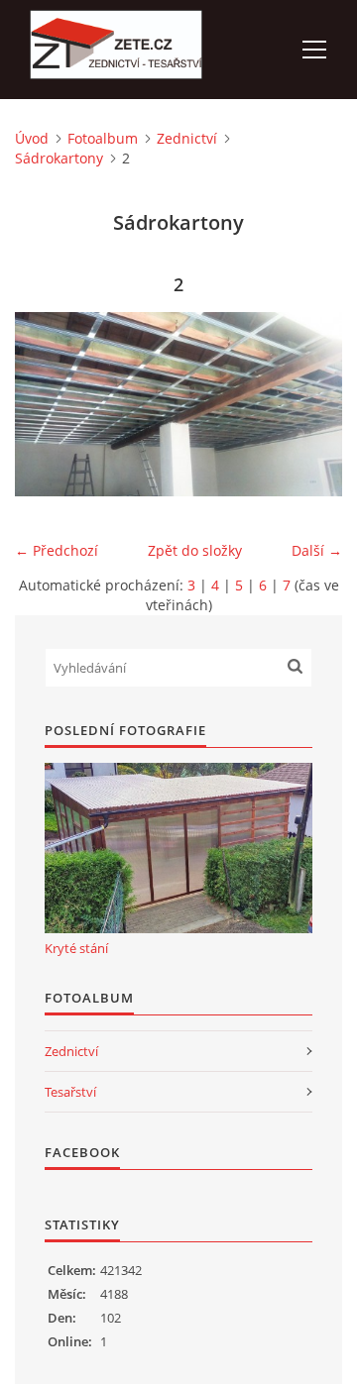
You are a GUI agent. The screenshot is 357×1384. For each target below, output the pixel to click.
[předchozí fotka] (47, 404)
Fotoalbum (102, 138)
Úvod (32, 138)
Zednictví (187, 138)
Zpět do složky (195, 550)
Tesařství (70, 1092)
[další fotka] (310, 404)
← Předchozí (56, 550)
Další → (317, 550)
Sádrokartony (59, 158)
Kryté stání (76, 948)
